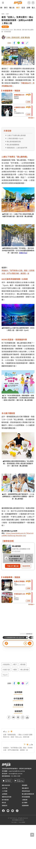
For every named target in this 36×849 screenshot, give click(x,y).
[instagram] (17, 810)
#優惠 (15, 669)
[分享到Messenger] (22, 43)
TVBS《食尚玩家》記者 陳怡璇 (18, 37)
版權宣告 (4, 805)
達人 (33, 7)
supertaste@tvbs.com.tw (17, 771)
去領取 (28, 102)
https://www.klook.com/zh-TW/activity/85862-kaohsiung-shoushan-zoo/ (17, 534)
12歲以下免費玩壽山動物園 (16, 135)
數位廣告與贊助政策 (28, 794)
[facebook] (3, 810)
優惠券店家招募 (6, 797)
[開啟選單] (3, 2)
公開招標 (24, 800)
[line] (12, 810)
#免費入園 (6, 669)
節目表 (4, 803)
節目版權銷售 (26, 797)
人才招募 (4, 791)
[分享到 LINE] (18, 43)
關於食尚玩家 (6, 785)
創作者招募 (5, 800)
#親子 (15, 664)
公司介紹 (4, 788)
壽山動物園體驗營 (13, 144)
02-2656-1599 (15, 776)
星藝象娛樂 (25, 805)
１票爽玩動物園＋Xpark (15, 138)
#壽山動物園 (24, 669)
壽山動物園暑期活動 (14, 141)
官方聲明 (24, 803)
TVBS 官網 (13, 822)
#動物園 (22, 664)
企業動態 (4, 794)
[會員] (33, 2)
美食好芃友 (23, 253)
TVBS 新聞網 (21, 822)
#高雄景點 (6, 664)
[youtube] (8, 810)
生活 (23, 7)
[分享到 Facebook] (14, 43)
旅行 (6, 7)
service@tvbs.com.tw (15, 773)
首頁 (3, 14)
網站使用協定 (26, 791)
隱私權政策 (25, 788)
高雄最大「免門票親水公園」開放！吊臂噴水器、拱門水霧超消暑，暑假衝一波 (18, 272)
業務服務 (24, 785)
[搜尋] (29, 2)
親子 (18, 7)
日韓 (28, 7)
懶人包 (11, 7)
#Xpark (5, 675)
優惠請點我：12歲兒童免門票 (17, 147)
